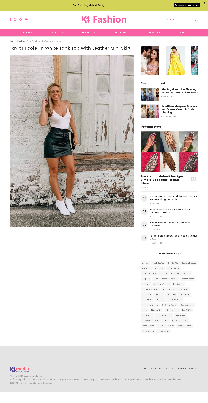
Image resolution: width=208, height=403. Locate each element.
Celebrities (153, 32)
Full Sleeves (178, 284)
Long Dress (171, 294)
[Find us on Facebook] (10, 19)
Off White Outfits (169, 305)
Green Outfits (168, 289)
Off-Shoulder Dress (150, 305)
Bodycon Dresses (189, 263)
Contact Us (193, 368)
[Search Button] (195, 20)
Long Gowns (185, 294)
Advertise (152, 368)
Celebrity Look (173, 268)
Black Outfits (158, 263)
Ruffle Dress (147, 315)
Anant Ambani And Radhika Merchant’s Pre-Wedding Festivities (173, 198)
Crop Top (146, 279)
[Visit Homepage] (104, 19)
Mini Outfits (147, 300)
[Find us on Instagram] (15, 19)
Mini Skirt (161, 300)
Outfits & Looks (187, 305)
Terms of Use (181, 368)
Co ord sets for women (180, 273)
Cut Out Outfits (160, 279)
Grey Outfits (183, 289)
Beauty (56, 32)
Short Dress (180, 315)
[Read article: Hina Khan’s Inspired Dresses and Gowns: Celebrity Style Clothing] (150, 111)
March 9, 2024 (168, 96)
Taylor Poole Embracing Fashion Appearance (44, 41)
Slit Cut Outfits (161, 321)
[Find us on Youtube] (26, 19)
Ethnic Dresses (187, 279)
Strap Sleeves (148, 326)
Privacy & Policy (166, 368)
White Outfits (148, 331)
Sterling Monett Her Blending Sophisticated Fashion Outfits (179, 91)
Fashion (24, 32)
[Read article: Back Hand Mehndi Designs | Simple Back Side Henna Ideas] (169, 152)
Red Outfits (187, 310)
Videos (184, 32)
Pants (144, 310)
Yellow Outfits (164, 331)
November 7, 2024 (169, 116)
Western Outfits (184, 326)
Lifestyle (87, 32)
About (143, 368)
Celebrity (159, 268)
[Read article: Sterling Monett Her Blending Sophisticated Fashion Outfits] (150, 94)
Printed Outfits (172, 310)
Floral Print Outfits (161, 284)
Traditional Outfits (166, 326)
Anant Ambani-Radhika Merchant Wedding (170, 224)
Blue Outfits (173, 263)
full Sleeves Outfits (150, 289)
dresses (174, 279)
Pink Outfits (156, 310)
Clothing (163, 273)
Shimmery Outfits (163, 315)
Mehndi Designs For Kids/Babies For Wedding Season (171, 211)
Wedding (120, 32)
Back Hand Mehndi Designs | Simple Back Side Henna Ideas (163, 179)
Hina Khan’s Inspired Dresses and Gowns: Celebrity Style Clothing (179, 109)
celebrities (146, 268)
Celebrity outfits (149, 273)
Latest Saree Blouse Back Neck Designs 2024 (173, 237)
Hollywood (146, 294)
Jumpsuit (159, 294)
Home (12, 41)
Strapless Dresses (179, 321)
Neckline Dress (175, 300)
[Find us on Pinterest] (20, 19)
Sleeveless (146, 321)
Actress (145, 263)
